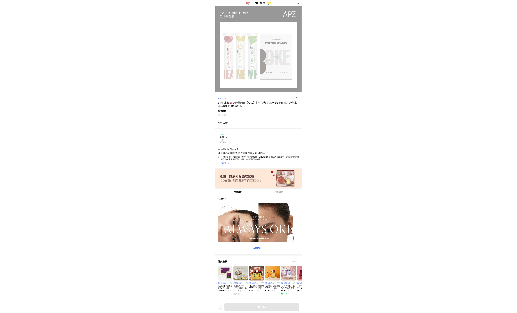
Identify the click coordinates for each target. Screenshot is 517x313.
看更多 (295, 261)
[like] (230, 283)
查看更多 (257, 248)
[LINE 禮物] (258, 3)
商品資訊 (238, 191)
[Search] (298, 3)
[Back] (218, 3)
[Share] (297, 97)
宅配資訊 (279, 191)
